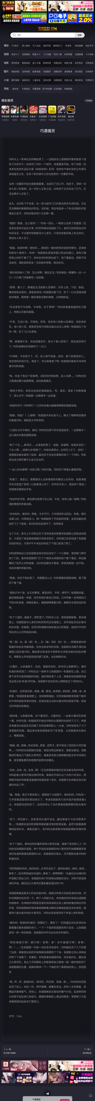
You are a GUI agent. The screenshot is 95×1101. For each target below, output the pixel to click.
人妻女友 (36, 80)
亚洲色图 (26, 71)
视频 (6, 54)
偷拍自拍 (26, 63)
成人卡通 (36, 63)
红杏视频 (58, 88)
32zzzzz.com (47, 28)
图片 (6, 71)
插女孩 (15, 88)
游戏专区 (47, 45)
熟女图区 (79, 71)
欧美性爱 (47, 63)
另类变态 (90, 63)
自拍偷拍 (26, 54)
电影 (6, 63)
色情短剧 (68, 88)
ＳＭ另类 (90, 54)
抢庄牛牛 (90, 45)
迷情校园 (58, 80)
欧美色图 (36, 71)
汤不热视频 (47, 88)
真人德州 (26, 45)
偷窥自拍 (15, 71)
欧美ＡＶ (36, 54)
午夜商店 (26, 88)
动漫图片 (47, 71)
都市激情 (15, 80)
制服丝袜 (58, 63)
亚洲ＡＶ (15, 54)
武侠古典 (47, 80)
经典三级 (68, 63)
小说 (6, 80)
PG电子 (15, 45)
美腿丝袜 (58, 71)
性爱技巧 (90, 80)
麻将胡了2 (57, 45)
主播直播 (79, 54)
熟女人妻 (58, 54)
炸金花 (68, 45)
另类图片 (90, 71)
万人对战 (36, 45)
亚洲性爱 (15, 63)
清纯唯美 (68, 71)
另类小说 (68, 80)
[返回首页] (91, 1096)
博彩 (6, 45)
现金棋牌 (79, 45)
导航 (6, 88)
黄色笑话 (79, 80)
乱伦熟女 (79, 63)
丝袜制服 (68, 54)
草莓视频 (36, 88)
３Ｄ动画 (47, 54)
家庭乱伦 (26, 80)
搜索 (80, 35)
